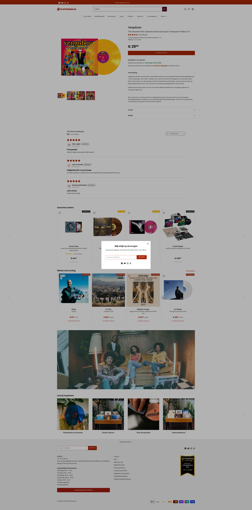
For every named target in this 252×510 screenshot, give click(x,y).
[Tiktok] (130, 263)
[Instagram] (127, 263)
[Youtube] (125, 263)
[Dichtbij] (148, 244)
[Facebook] (122, 263)
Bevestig (142, 257)
